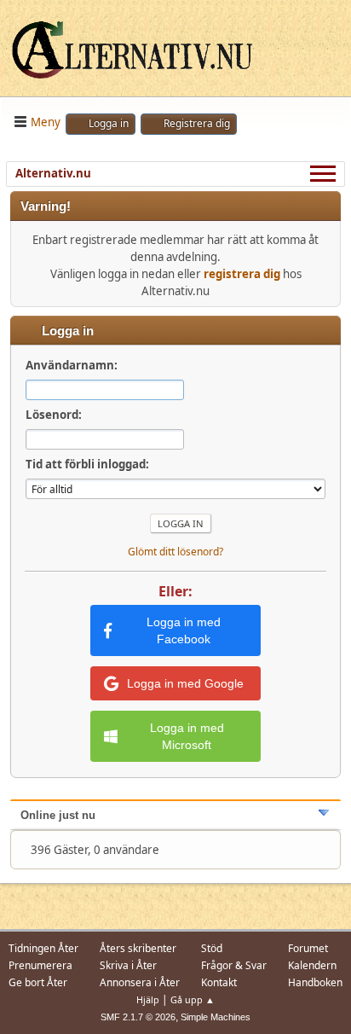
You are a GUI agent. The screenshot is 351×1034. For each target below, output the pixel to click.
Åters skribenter (138, 948)
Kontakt (219, 982)
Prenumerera (40, 965)
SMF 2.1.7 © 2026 (138, 1017)
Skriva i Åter (128, 965)
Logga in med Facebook (184, 630)
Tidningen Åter (43, 948)
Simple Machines (215, 1017)
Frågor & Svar (234, 965)
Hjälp (147, 999)
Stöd (211, 948)
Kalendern (312, 965)
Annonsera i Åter (140, 982)
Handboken (315, 982)
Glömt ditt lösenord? (175, 551)
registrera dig (242, 274)
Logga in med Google (185, 683)
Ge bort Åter (38, 982)
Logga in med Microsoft (187, 736)
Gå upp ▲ (192, 999)
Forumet (308, 948)
